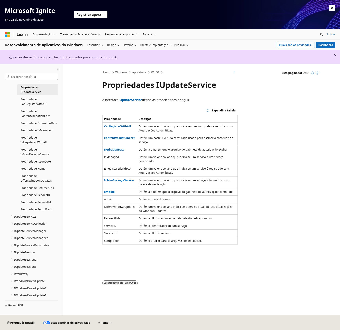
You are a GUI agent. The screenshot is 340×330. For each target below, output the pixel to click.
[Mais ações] (234, 72)
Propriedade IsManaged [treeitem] (36, 130)
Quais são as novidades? (295, 45)
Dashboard (325, 45)
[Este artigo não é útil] (317, 73)
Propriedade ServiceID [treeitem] (35, 195)
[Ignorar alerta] (332, 8)
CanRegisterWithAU (117, 126)
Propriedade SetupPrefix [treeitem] (36, 209)
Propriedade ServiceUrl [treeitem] (35, 202)
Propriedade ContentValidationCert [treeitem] (35, 113)
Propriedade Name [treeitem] (32, 168)
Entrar (331, 34)
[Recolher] (57, 69)
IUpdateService (130, 100)
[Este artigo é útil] (312, 73)
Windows (121, 72)
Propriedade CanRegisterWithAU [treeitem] (33, 101)
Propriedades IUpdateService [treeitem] (30, 89)
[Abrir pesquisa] (321, 34)
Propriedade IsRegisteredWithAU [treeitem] (33, 139)
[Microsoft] (7, 34)
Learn (107, 72)
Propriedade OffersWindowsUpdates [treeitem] (36, 178)
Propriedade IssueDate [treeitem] (35, 161)
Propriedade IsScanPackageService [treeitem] (34, 151)
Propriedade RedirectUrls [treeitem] (37, 187)
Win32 (155, 72)
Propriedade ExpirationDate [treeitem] (38, 123)
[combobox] (31, 77)
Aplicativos (139, 72)
